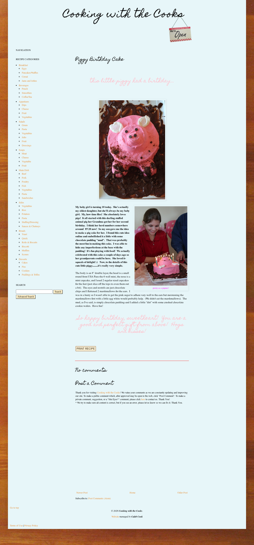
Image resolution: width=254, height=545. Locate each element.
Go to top (14, 507)
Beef (24, 173)
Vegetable (26, 161)
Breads (22, 230)
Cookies (26, 270)
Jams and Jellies (29, 80)
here (143, 399)
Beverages (24, 85)
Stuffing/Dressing (30, 222)
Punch (25, 88)
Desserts (23, 259)
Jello (24, 137)
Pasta (24, 129)
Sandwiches (27, 197)
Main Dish (24, 170)
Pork (24, 177)
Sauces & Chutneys (31, 226)
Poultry (25, 181)
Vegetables (27, 117)
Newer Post (82, 492)
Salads (22, 121)
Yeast (24, 234)
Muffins (25, 250)
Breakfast (23, 65)
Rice (24, 209)
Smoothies (27, 92)
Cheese (25, 108)
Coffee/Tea (27, 96)
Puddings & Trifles (31, 274)
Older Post (182, 492)
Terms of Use (16, 525)
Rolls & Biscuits (29, 242)
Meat (24, 153)
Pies (24, 266)
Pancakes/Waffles (30, 72)
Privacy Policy (31, 525)
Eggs (24, 68)
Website (115, 516)
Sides (21, 202)
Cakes (25, 262)
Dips (24, 104)
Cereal (25, 76)
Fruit (24, 113)
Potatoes (26, 213)
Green (25, 125)
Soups (22, 149)
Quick (25, 238)
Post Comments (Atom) (99, 498)
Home (132, 492)
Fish (24, 185)
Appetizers (24, 101)
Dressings (26, 145)
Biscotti (25, 246)
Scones (25, 254)
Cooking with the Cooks (108, 392)
